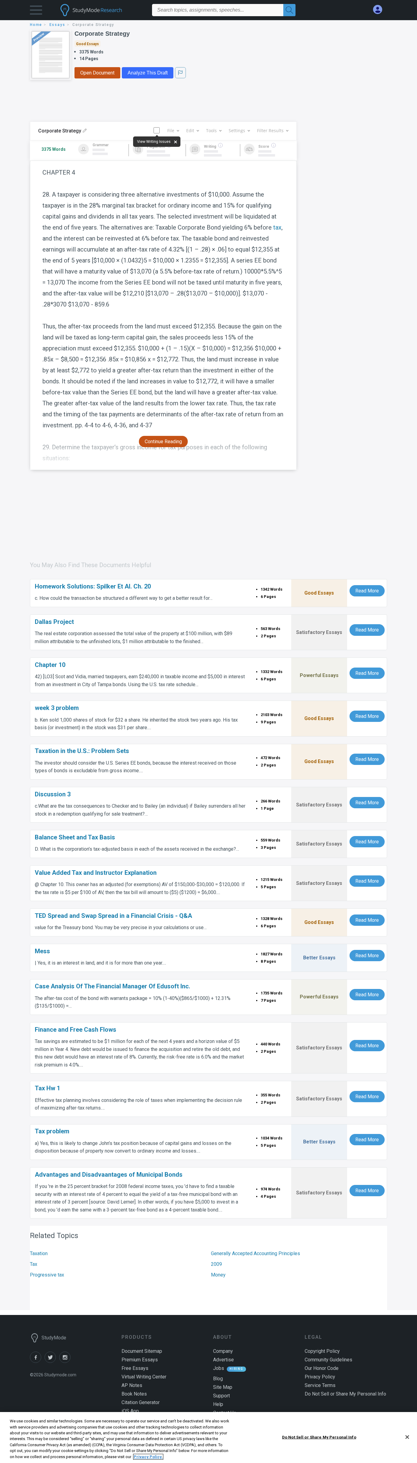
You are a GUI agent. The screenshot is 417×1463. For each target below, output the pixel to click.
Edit (190, 130)
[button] (36, 11)
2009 (216, 1264)
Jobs (218, 1368)
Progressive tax (47, 1275)
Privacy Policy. (148, 1456)
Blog (218, 1379)
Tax (33, 1264)
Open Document (97, 73)
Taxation (39, 1253)
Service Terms (320, 1385)
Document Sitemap (141, 1351)
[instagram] (66, 1361)
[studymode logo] (101, 10)
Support (221, 1396)
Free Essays (134, 1368)
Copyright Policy (322, 1351)
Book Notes (134, 1394)
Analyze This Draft (148, 72)
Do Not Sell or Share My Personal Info (319, 1437)
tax (277, 227)
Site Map (222, 1387)
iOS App (130, 1411)
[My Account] (380, 10)
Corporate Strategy (102, 33)
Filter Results (270, 130)
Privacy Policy (320, 1377)
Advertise (223, 1360)
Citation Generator (140, 1402)
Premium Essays (139, 1360)
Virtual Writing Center (143, 1377)
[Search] (289, 10)
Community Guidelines (328, 1360)
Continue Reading (163, 441)
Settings (237, 130)
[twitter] (52, 1361)
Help (218, 1404)
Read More (367, 591)
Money (218, 1275)
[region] (208, 1437)
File (170, 130)
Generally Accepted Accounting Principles (255, 1253)
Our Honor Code (322, 1368)
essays (57, 25)
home (36, 25)
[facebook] (37, 1361)
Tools (211, 130)
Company (223, 1351)
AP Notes (131, 1385)
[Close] (407, 1437)
